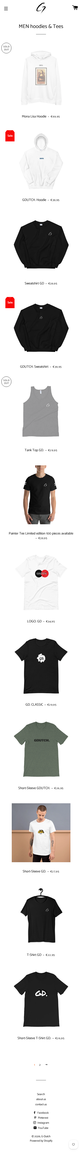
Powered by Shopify (41, 1141)
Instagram (43, 1123)
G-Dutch (46, 1136)
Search (41, 1094)
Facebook (43, 1113)
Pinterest (42, 1118)
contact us (41, 1104)
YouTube (42, 1128)
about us (41, 1099)
